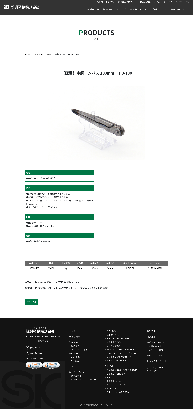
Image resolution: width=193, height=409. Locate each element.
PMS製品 (75, 357)
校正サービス (113, 334)
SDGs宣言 (111, 388)
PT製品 (74, 353)
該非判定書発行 (114, 345)
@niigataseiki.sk (36, 353)
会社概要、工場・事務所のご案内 (122, 370)
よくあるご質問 (156, 349)
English (179, 1)
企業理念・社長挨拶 (116, 373)
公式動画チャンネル (151, 2)
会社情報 (99, 2)
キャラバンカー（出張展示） (84, 379)
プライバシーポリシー (157, 367)
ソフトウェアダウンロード (119, 357)
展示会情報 (76, 376)
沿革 (109, 377)
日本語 (169, 1)
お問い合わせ (43, 341)
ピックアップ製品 (79, 349)
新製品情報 (74, 336)
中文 (187, 1)
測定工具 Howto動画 (117, 360)
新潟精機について (115, 381)
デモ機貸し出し (114, 342)
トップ (72, 330)
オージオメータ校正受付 (118, 338)
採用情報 (110, 2)
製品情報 (73, 342)
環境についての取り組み (118, 392)
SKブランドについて (116, 384)
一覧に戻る (31, 301)
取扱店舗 (151, 336)
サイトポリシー (154, 371)
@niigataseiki (35, 347)
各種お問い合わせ (156, 342)
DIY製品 (75, 361)
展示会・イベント (78, 372)
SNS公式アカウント (127, 2)
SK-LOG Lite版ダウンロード (120, 349)
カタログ (73, 366)
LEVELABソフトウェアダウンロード (123, 353)
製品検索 (75, 346)
